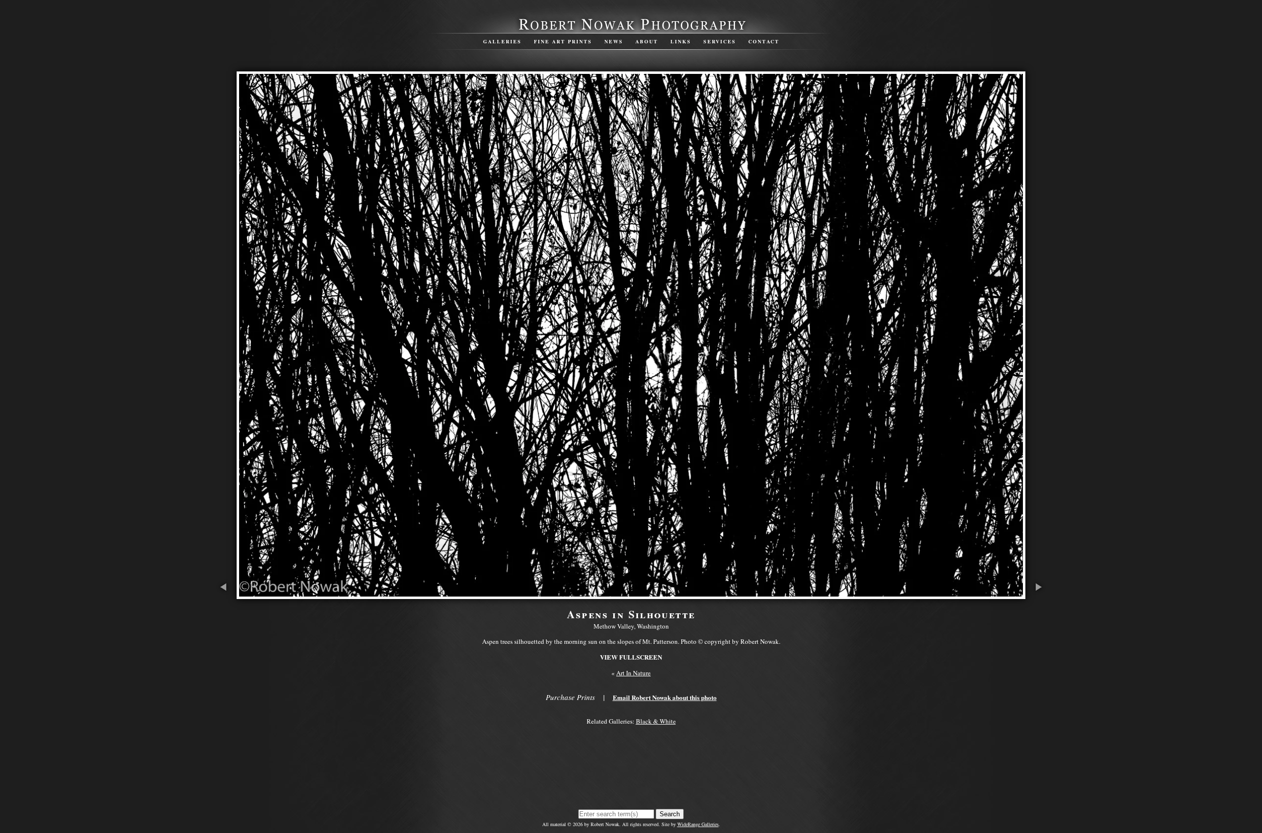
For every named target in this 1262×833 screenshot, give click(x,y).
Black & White (656, 721)
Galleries (502, 41)
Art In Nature (633, 672)
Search (670, 814)
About (646, 41)
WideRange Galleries (698, 824)
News (613, 41)
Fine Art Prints (563, 41)
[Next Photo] (1037, 594)
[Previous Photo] (224, 594)
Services (719, 41)
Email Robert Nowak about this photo (665, 697)
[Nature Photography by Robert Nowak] (631, 29)
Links (680, 41)
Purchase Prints (570, 697)
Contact (763, 41)
